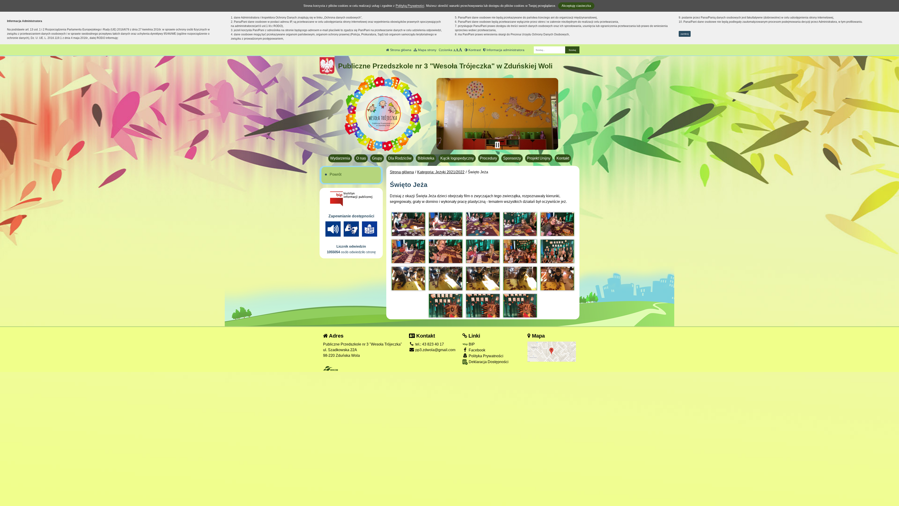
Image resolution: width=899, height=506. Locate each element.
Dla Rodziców (400, 158)
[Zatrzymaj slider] (497, 145)
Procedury (488, 158)
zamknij (685, 34)
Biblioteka (426, 158)
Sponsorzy (512, 158)
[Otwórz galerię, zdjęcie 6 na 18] (408, 251)
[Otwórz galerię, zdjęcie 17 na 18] (483, 305)
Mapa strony (426, 50)
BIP (471, 344)
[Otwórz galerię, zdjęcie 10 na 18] (557, 251)
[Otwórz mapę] (551, 351)
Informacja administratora (505, 50)
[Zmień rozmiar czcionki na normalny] (454, 50)
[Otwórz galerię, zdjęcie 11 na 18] (408, 278)
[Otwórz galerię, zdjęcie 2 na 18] (445, 224)
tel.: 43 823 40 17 (429, 344)
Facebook (476, 350)
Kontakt (562, 158)
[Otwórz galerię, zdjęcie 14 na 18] (520, 278)
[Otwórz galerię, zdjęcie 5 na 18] (557, 224)
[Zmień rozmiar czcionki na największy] (460, 50)
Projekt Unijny (538, 158)
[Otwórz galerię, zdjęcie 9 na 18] (520, 251)
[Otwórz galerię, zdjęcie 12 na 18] (445, 278)
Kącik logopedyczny (457, 158)
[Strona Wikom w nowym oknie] (330, 368)
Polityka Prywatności (485, 356)
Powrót (335, 174)
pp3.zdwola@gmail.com (434, 350)
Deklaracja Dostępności (488, 362)
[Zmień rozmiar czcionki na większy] (457, 50)
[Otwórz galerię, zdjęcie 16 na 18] (445, 305)
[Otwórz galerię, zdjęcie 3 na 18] (483, 224)
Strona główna (400, 50)
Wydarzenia (340, 158)
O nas (361, 158)
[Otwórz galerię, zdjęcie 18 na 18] (520, 305)
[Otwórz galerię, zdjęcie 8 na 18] (483, 251)
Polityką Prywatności (410, 5)
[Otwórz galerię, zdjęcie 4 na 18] (520, 224)
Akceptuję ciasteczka (576, 5)
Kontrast (474, 50)
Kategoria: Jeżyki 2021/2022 (440, 172)
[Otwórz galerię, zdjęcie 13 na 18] (483, 278)
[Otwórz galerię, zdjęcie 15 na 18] (557, 278)
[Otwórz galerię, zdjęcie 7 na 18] (445, 251)
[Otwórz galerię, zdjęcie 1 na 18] (408, 224)
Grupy (377, 158)
